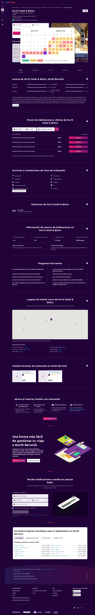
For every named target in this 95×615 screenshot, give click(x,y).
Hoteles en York (18, 553)
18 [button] (27, 49)
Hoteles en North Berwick (56, 7)
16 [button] (45, 45)
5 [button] (67, 38)
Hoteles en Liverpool (19, 551)
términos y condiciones (36, 514)
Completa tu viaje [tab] (58, 538)
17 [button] (23, 49)
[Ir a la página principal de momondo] (10, 2)
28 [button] (38, 53)
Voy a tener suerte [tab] (46, 538)
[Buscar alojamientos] (2, 9)
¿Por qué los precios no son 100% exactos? (25, 578)
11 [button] (27, 45)
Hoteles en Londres (19, 545)
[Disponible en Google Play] (77, 591)
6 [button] (34, 42)
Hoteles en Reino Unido (35, 7)
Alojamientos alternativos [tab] (32, 538)
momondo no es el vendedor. (22, 573)
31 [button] (23, 56)
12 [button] (30, 45)
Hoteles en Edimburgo (55, 545)
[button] (2, 2)
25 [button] (27, 53)
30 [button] (45, 53)
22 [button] (41, 49)
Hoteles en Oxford (54, 553)
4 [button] (27, 42)
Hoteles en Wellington (19, 555)
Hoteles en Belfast (54, 549)
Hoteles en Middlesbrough (20, 547)
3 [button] (23, 42)
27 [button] (34, 53)
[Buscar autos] (2, 12)
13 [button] (34, 45)
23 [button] (45, 49)
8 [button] (41, 42)
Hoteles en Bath (18, 549)
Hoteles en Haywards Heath (57, 551)
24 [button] (23, 53)
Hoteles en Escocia (45, 7)
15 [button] (41, 45)
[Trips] (2, 20)
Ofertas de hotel (15, 7)
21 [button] (38, 49)
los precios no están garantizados (48, 569)
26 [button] (30, 53)
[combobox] (31, 496)
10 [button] (23, 45)
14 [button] (38, 45)
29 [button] (41, 53)
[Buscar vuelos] (2, 6)
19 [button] (30, 49)
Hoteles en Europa (24, 7)
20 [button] (34, 49)
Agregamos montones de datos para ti (24, 576)
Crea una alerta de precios (76, 409)
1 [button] (41, 38)
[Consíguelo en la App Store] (77, 594)
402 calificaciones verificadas (29, 20)
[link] (50, 418)
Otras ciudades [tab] (19, 538)
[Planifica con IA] (2, 16)
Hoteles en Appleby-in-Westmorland (59, 555)
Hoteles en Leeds (54, 547)
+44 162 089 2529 (17, 18)
